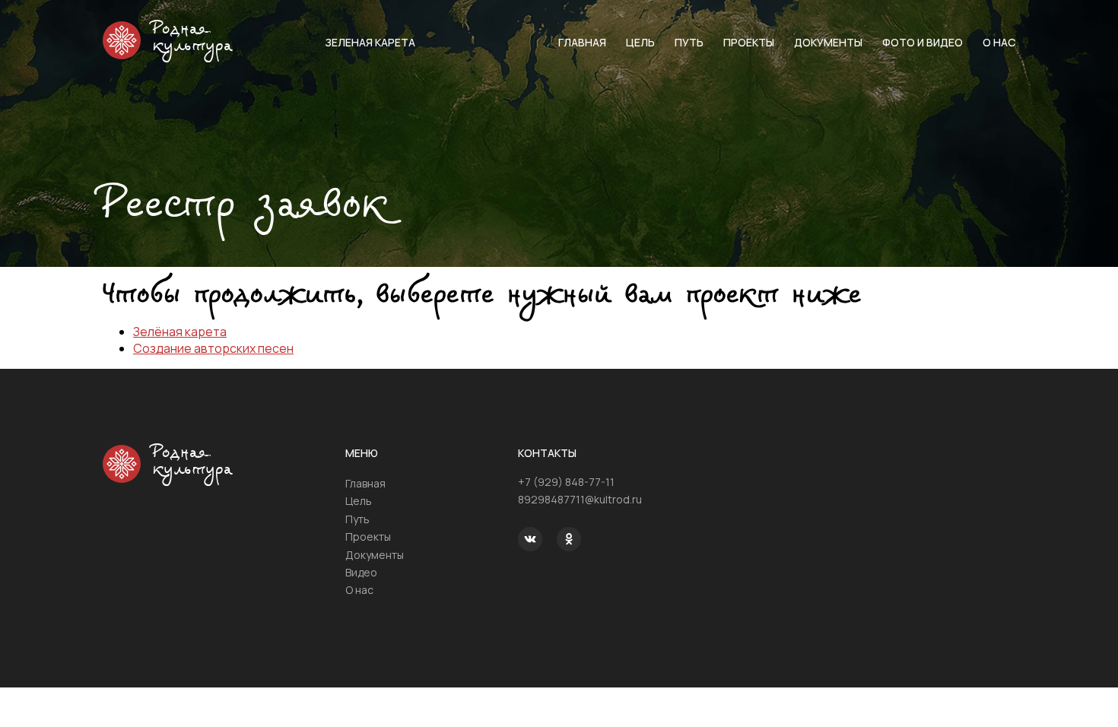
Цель (640, 42)
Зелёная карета (180, 331)
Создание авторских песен (213, 348)
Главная (582, 42)
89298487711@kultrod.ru (580, 499)
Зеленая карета (370, 42)
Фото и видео (922, 42)
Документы (828, 42)
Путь (689, 42)
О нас (999, 42)
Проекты (748, 42)
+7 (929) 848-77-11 (566, 482)
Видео (361, 572)
